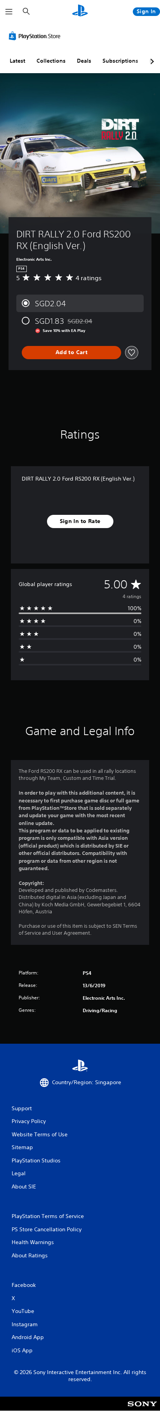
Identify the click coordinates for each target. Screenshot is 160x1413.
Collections (51, 60)
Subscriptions (120, 60)
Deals (84, 60)
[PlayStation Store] (36, 36)
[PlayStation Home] (80, 11)
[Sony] (142, 1409)
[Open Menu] (8, 11)
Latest (17, 60)
